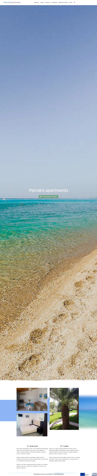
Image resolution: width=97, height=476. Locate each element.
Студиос (42, 2)
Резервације (54, 2)
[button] (48, 196)
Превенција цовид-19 (63, 2)
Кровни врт (47, 2)
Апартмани (36, 2)
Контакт (70, 2)
